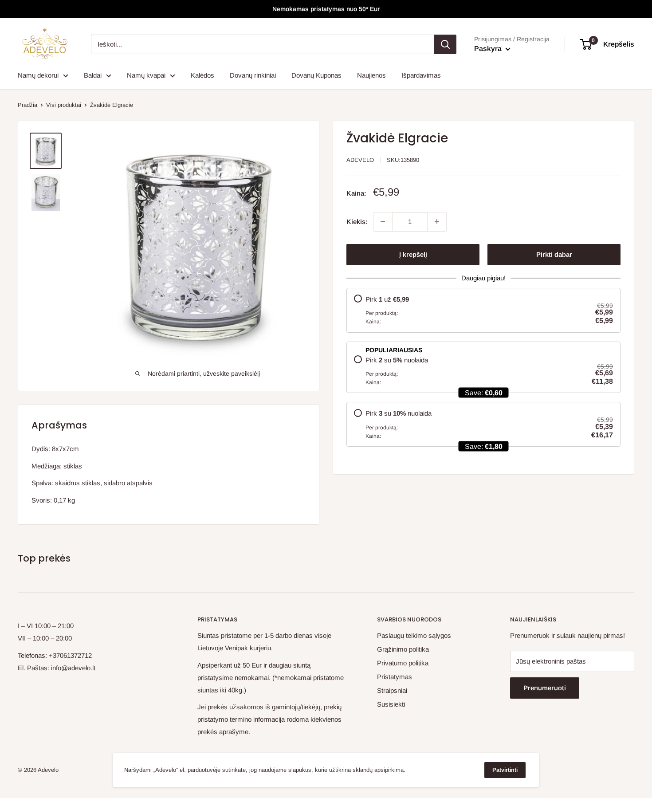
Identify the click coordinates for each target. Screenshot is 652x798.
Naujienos (371, 75)
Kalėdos (202, 75)
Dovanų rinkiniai (253, 75)
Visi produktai (63, 105)
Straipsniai (392, 690)
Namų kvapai (146, 75)
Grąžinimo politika (403, 649)
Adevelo (360, 160)
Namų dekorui (38, 75)
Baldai (93, 75)
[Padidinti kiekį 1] (437, 221)
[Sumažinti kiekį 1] (382, 221)
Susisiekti (391, 704)
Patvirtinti (505, 770)
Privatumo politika (402, 663)
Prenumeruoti (544, 688)
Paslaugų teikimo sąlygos (414, 635)
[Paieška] (445, 44)
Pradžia (27, 105)
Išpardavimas (421, 75)
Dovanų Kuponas (316, 75)
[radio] (483, 310)
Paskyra (488, 48)
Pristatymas (394, 676)
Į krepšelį (413, 254)
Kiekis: (357, 221)
